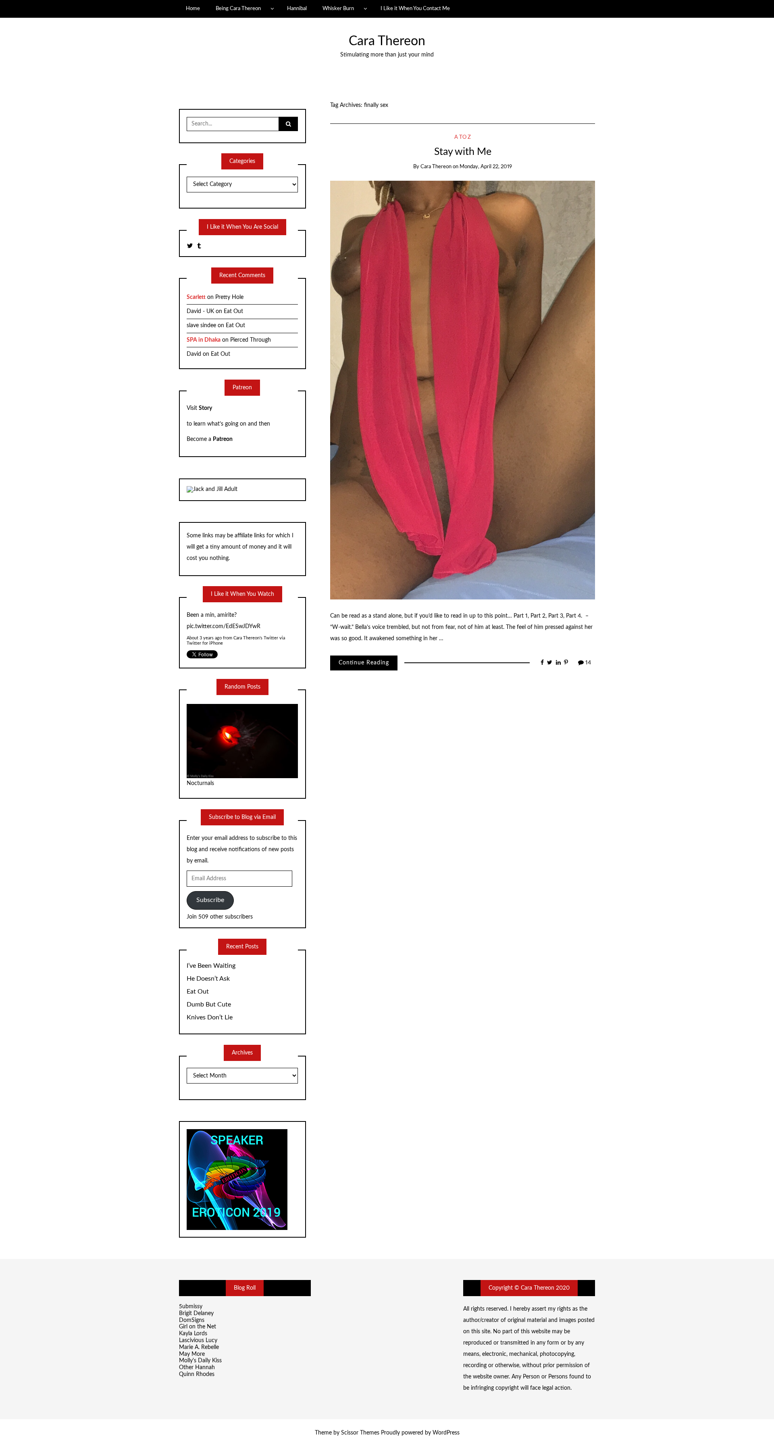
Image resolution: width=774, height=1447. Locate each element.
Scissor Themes (360, 1433)
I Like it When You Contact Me (415, 8)
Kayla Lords (193, 1333)
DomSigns (191, 1320)
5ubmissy (190, 1306)
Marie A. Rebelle (199, 1347)
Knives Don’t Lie (210, 1017)
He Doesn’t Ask (208, 978)
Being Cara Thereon (238, 8)
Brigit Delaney (196, 1313)
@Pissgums (200, 615)
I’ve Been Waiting (211, 966)
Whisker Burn (338, 8)
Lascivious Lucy (198, 1340)
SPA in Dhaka (204, 340)
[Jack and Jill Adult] (212, 489)
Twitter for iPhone (205, 632)
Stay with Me (462, 152)
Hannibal (297, 8)
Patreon (223, 439)
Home (193, 8)
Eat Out (233, 311)
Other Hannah (197, 1367)
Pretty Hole (229, 297)
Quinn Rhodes (196, 1374)
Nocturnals (200, 783)
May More (192, 1354)
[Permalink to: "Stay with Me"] (462, 390)
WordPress (446, 1433)
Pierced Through (250, 340)
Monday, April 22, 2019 (486, 166)
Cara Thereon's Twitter (256, 626)
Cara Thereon (387, 41)
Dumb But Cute (209, 1004)
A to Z (462, 137)
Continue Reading (364, 663)
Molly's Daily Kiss (200, 1360)
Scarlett (196, 297)
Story (205, 408)
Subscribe (210, 900)
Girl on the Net (197, 1327)
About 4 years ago (204, 626)
